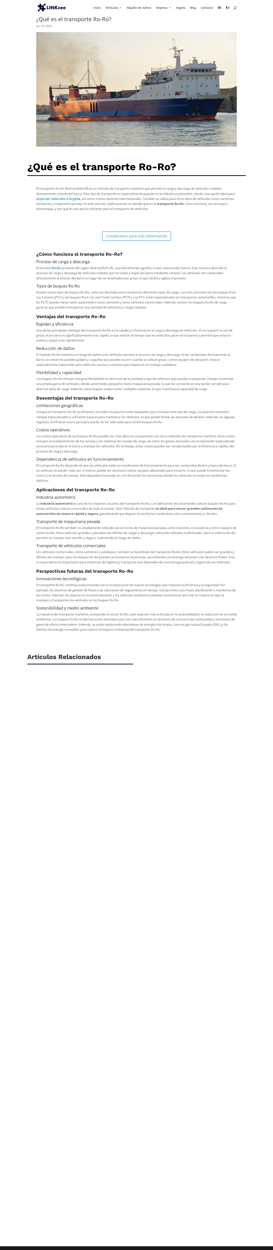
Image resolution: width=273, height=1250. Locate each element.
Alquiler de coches (139, 7)
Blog (193, 7)
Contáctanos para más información (136, 235)
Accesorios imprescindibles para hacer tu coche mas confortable (84, 819)
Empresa (162, 7)
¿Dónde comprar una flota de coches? (62, 999)
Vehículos (111, 7)
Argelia (180, 7)
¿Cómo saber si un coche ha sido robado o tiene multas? (77, 1179)
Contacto (207, 7)
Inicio (97, 7)
